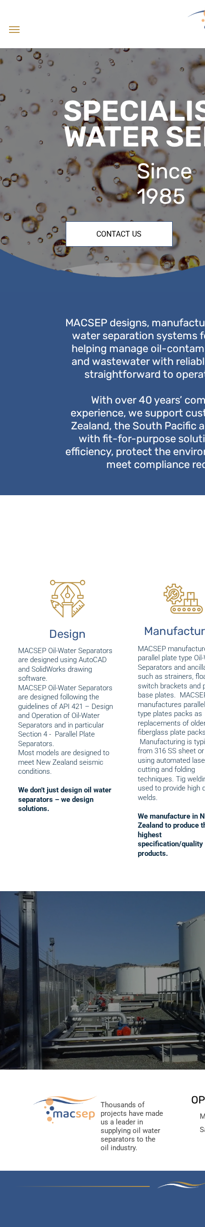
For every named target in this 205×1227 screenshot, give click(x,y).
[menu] (14, 29)
